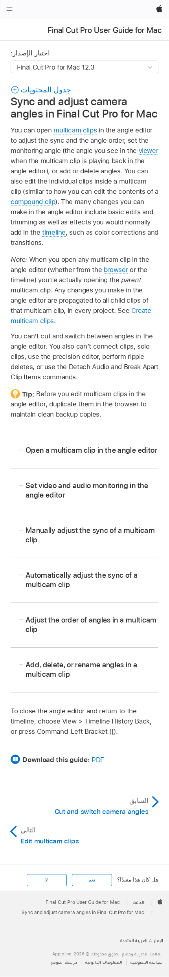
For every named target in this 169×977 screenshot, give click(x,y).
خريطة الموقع (64, 962)
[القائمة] (9, 9)
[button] (41, 89)
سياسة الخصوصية (146, 962)
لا (46, 880)
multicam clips (75, 130)
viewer (148, 150)
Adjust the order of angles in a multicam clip (91, 624)
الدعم (138, 902)
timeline (54, 232)
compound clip (33, 202)
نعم (91, 880)
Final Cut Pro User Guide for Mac (105, 30)
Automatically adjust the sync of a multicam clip (82, 580)
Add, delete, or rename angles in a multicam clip (82, 669)
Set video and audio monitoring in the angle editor (87, 490)
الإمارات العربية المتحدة (141, 940)
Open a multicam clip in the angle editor (91, 450)
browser (116, 270)
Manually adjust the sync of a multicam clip (90, 535)
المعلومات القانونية (103, 962)
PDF (98, 760)
